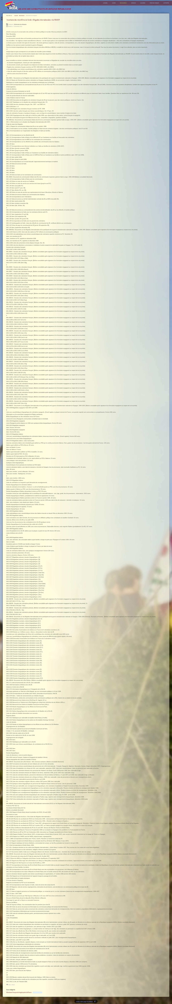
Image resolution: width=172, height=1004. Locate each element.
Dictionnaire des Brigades (20, 24)
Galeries (142, 3)
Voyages (133, 3)
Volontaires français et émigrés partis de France (18, 992)
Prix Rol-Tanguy (154, 3)
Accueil (105, 3)
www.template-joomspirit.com (0, 994)
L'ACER (113, 3)
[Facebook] (95, 1001)
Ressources (123, 3)
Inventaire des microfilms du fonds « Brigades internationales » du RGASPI (33, 20)
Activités (166, 3)
